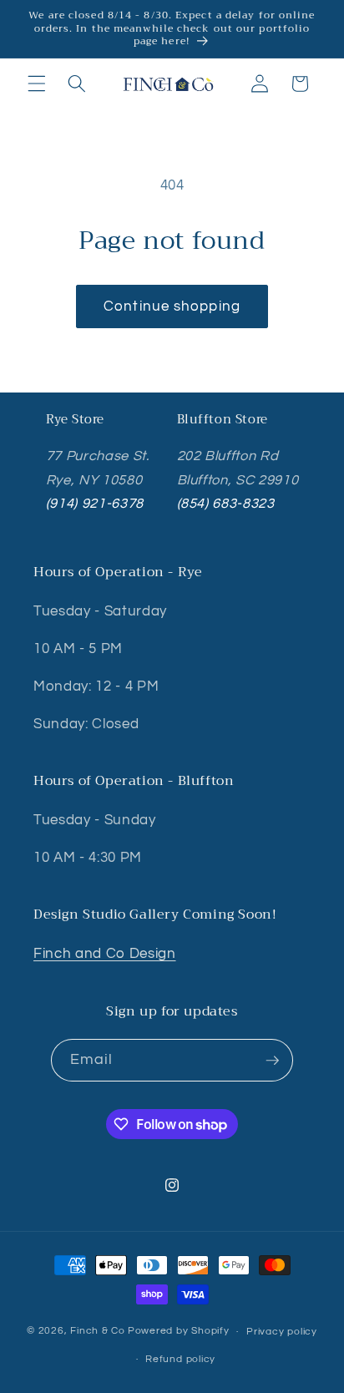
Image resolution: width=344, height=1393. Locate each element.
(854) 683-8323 (226, 503)
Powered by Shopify (179, 1331)
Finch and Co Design (104, 953)
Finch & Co (97, 1331)
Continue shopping (172, 306)
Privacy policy (281, 1331)
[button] (37, 83)
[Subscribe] (272, 1060)
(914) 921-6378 (95, 503)
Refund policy (180, 1359)
